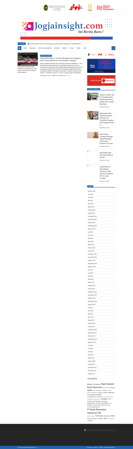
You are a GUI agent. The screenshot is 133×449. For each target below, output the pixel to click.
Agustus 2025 (92, 229)
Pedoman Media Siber (109, 447)
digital (89, 390)
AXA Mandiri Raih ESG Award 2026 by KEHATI (106, 155)
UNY (105, 418)
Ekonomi (56, 48)
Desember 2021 (92, 367)
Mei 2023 (90, 314)
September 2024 (92, 264)
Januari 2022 (91, 364)
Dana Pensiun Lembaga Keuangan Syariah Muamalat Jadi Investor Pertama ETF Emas (106, 139)
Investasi (89, 392)
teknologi (92, 416)
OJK (109, 399)
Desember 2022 (92, 330)
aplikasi (89, 384)
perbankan (97, 403)
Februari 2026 (91, 210)
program (89, 405)
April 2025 (90, 241)
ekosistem (105, 390)
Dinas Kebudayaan (97, 390)
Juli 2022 (90, 345)
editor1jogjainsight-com (59, 75)
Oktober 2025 (91, 223)
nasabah (104, 399)
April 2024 (90, 279)
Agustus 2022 (92, 342)
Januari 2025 (91, 251)
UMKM (112, 416)
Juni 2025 (90, 235)
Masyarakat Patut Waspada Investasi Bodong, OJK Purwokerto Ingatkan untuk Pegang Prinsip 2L (107, 119)
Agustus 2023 (92, 304)
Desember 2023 (92, 292)
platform (110, 403)
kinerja (105, 393)
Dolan (72, 48)
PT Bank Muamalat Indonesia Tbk (96, 411)
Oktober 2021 (91, 374)
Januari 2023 (91, 326)
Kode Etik (101, 447)
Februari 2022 (91, 361)
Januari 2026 (91, 213)
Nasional (33, 48)
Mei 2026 (90, 201)
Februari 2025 (91, 248)
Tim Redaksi (89, 447)
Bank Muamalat (94, 387)
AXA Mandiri (96, 384)
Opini (84, 48)
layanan (99, 395)
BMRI (104, 387)
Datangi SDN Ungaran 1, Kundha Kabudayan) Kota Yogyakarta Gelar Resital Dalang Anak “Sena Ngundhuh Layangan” (60, 59)
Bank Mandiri (107, 384)
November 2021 (92, 371)
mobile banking (90, 399)
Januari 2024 (91, 289)
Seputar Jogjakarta (44, 48)
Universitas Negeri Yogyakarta (95, 419)
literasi (104, 397)
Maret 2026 (91, 207)
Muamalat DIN (97, 399)
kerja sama (94, 392)
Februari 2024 (91, 286)
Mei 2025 (90, 238)
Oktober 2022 (91, 336)
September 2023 (92, 301)
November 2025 (92, 219)
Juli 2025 (90, 232)
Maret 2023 (91, 320)
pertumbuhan (104, 403)
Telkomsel (99, 416)
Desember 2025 (92, 216)
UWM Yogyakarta (110, 418)
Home (25, 48)
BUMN (107, 387)
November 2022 (92, 333)
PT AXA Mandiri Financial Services (101, 405)
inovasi (109, 390)
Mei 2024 (90, 276)
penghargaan (91, 403)
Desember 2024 (92, 254)
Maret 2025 (91, 245)
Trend (78, 48)
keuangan (100, 392)
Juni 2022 (90, 349)
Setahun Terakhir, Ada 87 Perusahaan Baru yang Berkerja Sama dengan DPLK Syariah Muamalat (55, 44)
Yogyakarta (90, 420)
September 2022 (92, 339)
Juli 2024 (90, 270)
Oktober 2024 (91, 260)
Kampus (64, 48)
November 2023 (92, 295)
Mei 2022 (90, 352)
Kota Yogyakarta (91, 395)
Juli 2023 (90, 308)
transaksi (107, 416)
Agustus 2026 (92, 191)
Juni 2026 (90, 197)
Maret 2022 (91, 358)
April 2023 (90, 317)
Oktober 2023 (91, 298)
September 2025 (92, 226)
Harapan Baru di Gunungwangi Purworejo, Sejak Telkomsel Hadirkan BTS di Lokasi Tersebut (106, 172)
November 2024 (92, 257)
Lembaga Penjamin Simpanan (94, 397)
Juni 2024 (90, 273)
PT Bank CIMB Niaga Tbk (93, 407)
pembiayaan (105, 401)
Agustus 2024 (92, 267)
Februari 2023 (91, 323)
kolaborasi (111, 393)
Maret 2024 (91, 282)
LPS (107, 397)
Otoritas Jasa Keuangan (94, 401)
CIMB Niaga (112, 387)
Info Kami (95, 447)
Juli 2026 (90, 194)
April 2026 (90, 204)
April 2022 (90, 355)
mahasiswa (111, 396)
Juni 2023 (90, 311)
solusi (88, 416)
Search (113, 48)
